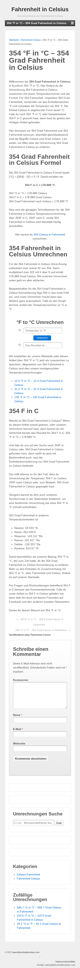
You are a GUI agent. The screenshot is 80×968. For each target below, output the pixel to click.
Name (16, 714)
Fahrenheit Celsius (31, 40)
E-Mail (17, 729)
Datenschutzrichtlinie (65, 961)
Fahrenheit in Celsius (40, 9)
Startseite (14, 40)
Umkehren (42, 338)
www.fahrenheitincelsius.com (25, 952)
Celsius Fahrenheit (28, 874)
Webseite (19, 743)
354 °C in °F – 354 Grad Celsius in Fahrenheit (41, 630)
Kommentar (20, 680)
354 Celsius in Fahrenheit (49, 234)
